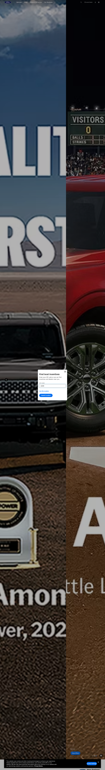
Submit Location (46, 395)
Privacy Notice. (38, 766)
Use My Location (44, 391)
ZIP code (42, 383)
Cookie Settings (91, 763)
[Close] (65, 371)
